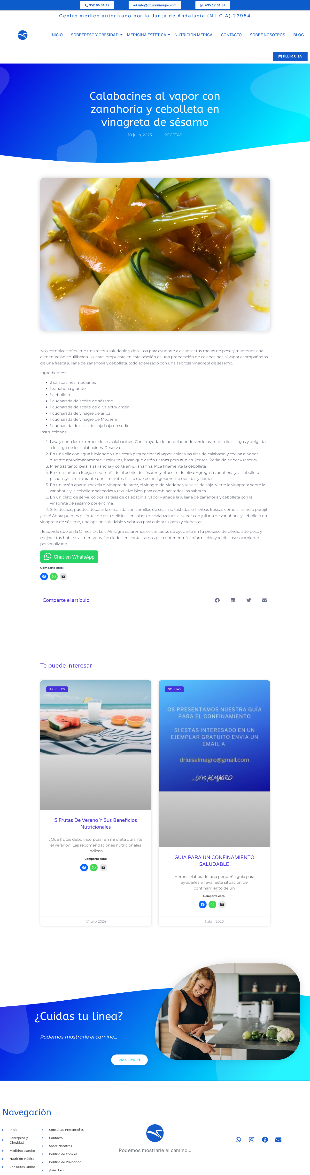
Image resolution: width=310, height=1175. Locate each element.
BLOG (298, 35)
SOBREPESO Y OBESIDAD (95, 35)
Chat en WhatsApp (74, 556)
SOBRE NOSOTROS (267, 35)
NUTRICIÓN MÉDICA (194, 35)
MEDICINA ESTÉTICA (146, 35)
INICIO (57, 35)
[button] (217, 600)
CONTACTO (231, 35)
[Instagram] (252, 1139)
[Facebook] (265, 1139)
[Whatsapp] (238, 1139)
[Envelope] (278, 1139)
